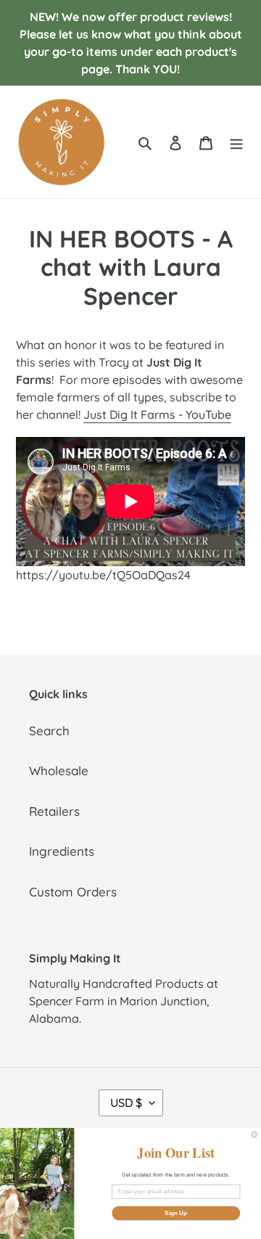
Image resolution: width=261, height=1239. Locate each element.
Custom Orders (73, 891)
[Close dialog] (254, 1134)
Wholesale (58, 770)
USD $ (126, 1102)
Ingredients (61, 851)
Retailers (54, 811)
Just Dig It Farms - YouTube (157, 414)
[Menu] (236, 142)
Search (49, 730)
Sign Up (176, 1213)
